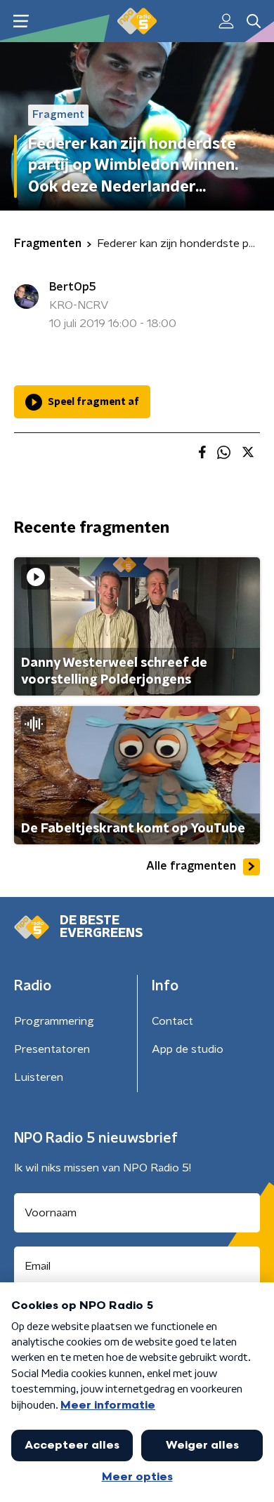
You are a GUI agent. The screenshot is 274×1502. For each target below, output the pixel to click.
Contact (172, 1021)
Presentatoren (52, 1049)
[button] (20, 21)
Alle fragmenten (191, 866)
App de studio (187, 1049)
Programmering (54, 1021)
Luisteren (38, 1077)
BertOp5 (72, 287)
